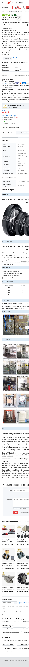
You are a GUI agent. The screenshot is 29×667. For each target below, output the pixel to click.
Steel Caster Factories (8, 644)
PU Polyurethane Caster (22, 606)
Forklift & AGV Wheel (7, 609)
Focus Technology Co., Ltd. (20, 660)
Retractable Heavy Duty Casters (11, 632)
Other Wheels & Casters (19, 629)
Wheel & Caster (18, 11)
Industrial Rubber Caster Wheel (10, 648)
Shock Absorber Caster (22, 612)
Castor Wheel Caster (22, 644)
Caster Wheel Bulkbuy (8, 652)
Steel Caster (5, 612)
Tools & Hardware (10, 11)
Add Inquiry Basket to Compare (11, 127)
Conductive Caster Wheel (8, 606)
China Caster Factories (8, 640)
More (3, 655)
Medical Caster (6, 629)
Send (15, 512)
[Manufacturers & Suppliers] (14, 2)
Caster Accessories (21, 609)
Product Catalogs (24, 602)
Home (3, 11)
